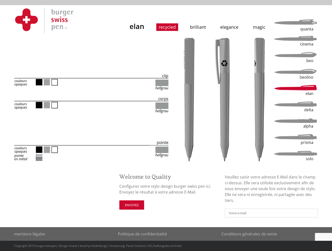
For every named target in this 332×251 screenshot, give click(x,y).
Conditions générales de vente (249, 234)
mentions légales (29, 234)
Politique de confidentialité (142, 234)
